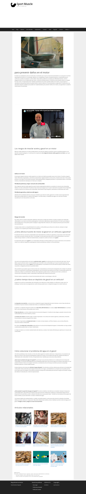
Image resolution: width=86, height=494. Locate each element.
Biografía (55, 29)
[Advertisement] (43, 18)
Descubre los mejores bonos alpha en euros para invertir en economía (23, 464)
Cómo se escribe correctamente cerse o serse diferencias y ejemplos (29, 476)
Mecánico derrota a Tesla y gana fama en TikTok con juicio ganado (23, 426)
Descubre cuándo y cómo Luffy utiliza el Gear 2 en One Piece (27, 475)
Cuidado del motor (22, 473)
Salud (50, 29)
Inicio (13, 29)
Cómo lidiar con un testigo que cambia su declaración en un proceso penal (40, 426)
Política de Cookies (37, 489)
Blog (17, 29)
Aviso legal (35, 485)
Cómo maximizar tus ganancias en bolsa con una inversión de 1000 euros (41, 445)
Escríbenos (46, 485)
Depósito (28, 473)
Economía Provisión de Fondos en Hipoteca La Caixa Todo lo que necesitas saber (57, 465)
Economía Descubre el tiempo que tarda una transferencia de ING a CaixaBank (57, 446)
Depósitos (18, 472)
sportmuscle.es (56, 485)
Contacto (61, 29)
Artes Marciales (29, 29)
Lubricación (36, 473)
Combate (45, 29)
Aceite (17, 473)
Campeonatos (38, 29)
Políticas (67, 29)
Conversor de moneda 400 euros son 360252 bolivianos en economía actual (58, 426)
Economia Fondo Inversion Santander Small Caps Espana (40, 464)
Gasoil (32, 473)
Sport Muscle (25, 4)
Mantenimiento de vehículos (43, 473)
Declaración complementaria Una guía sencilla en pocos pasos (23, 445)
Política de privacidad (37, 487)
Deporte (22, 29)
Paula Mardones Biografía (16, 485)
